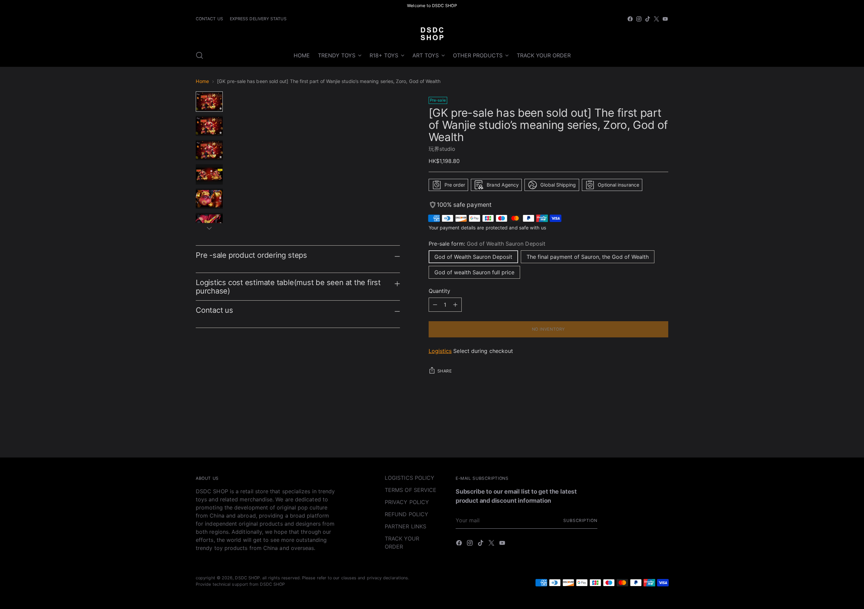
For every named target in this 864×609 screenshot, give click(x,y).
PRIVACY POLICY (407, 502)
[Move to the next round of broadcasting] (662, 434)
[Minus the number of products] (455, 304)
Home (202, 81)
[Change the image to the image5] (209, 199)
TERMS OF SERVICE (410, 490)
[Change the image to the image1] (209, 101)
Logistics (440, 351)
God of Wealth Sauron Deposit (473, 256)
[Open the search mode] (199, 55)
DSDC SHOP (247, 577)
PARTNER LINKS (405, 526)
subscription (580, 520)
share (444, 370)
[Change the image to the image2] (209, 126)
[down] (209, 228)
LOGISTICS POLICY (409, 477)
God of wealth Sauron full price (474, 272)
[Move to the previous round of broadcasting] (647, 434)
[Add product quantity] (435, 304)
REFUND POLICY (406, 514)
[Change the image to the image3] (209, 150)
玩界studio (442, 148)
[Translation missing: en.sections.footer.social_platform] (630, 19)
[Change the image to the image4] (209, 174)
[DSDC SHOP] (432, 34)
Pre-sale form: (487, 243)
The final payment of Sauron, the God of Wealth (587, 256)
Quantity (440, 290)
